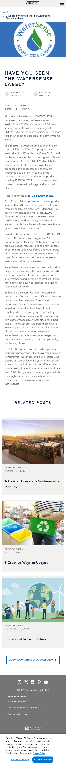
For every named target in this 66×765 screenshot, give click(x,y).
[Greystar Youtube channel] (46, 682)
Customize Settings (20, 759)
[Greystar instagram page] (19, 682)
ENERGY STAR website (39, 195)
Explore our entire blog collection (31, 659)
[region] (33, 749)
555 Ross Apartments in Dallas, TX (24, 707)
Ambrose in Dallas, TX (18, 701)
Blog (8, 12)
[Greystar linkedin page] (33, 682)
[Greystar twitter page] (26, 682)
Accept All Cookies (43, 759)
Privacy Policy (39, 753)
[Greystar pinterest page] (39, 682)
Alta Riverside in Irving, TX (20, 714)
